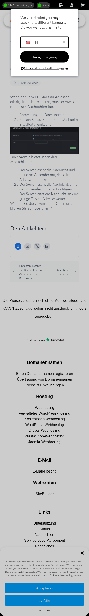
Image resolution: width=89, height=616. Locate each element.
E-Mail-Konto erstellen (62, 272)
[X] (37, 246)
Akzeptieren (44, 588)
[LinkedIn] (46, 246)
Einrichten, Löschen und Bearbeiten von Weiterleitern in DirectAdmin (30, 272)
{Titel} (39, 610)
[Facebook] (27, 246)
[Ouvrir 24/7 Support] (32, 5)
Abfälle (44, 600)
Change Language (44, 57)
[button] (82, 553)
